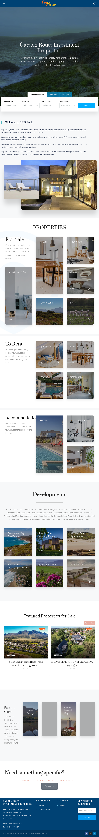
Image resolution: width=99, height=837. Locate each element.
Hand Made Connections (39, 833)
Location (25, 101)
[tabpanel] (26, 648)
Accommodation (44, 810)
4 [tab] (53, 675)
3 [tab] (49, 675)
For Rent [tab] (53, 95)
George (62, 805)
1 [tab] (42, 675)
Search (86, 105)
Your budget (64, 101)
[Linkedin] (94, 833)
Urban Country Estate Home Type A (26, 662)
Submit (87, 817)
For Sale (42, 629)
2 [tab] (46, 675)
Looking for (8, 101)
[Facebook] (86, 833)
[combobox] (12, 105)
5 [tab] (57, 675)
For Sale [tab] (65, 95)
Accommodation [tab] (37, 95)
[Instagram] (90, 833)
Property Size (46, 101)
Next (92, 623)
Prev (86, 623)
